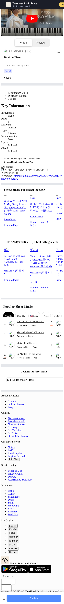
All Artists (13, 433)
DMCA (12, 476)
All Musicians (15, 430)
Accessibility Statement (20, 479)
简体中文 (13, 541)
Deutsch (13, 552)
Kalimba (12, 511)
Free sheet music (16, 421)
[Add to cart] (4, 599)
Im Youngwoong (18, 158)
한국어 (12, 545)
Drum (11, 499)
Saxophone (14, 496)
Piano (11, 490)
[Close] (3, 5)
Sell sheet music (16, 404)
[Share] (58, 52)
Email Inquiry (15, 453)
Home (6, 158)
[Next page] (58, 306)
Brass (11, 508)
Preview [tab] (40, 42)
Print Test (13, 459)
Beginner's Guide (17, 456)
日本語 (12, 533)
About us (12, 401)
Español (13, 529)
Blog (10, 407)
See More (13, 514)
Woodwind (13, 505)
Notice (11, 447)
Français (13, 548)
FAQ (10, 450)
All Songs (13, 427)
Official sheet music (18, 436)
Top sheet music (16, 418)
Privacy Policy (15, 473)
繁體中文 (13, 537)
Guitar (11, 493)
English (12, 526)
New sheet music (17, 424)
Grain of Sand (34, 158)
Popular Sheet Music (18, 306)
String (11, 502)
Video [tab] (23, 42)
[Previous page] (52, 306)
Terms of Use (15, 470)
